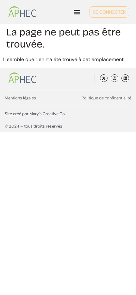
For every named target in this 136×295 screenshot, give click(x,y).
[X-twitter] (104, 78)
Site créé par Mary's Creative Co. (35, 113)
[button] (76, 12)
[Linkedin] (125, 78)
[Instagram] (114, 78)
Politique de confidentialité (106, 98)
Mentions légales (20, 98)
